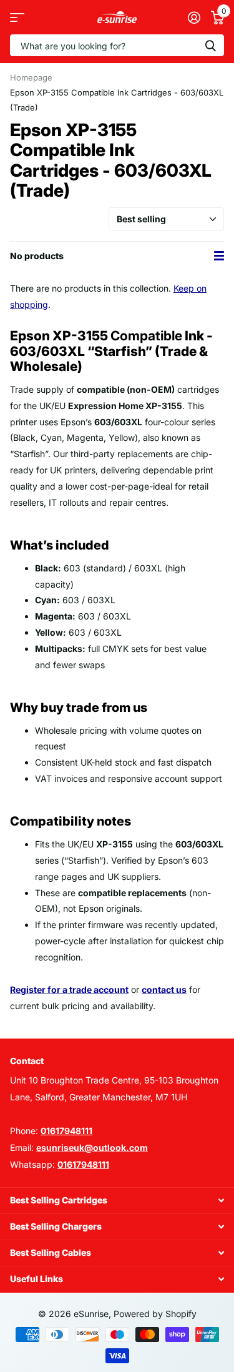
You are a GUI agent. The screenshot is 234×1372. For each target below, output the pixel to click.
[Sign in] (193, 17)
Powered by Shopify (155, 1313)
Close (117, 1200)
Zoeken (210, 45)
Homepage (31, 77)
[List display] (219, 256)
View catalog (17, 17)
